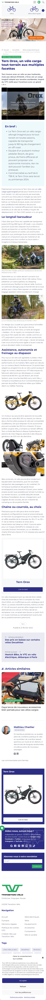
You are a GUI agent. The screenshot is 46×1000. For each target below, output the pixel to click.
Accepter (23, 981)
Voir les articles (19, 730)
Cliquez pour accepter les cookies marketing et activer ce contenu (23, 103)
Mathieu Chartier (24, 727)
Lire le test (23, 589)
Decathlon (25, 949)
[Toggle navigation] (34, 2)
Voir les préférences (23, 992)
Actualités (15, 50)
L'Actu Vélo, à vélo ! (10, 949)
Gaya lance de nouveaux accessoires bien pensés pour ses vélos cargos (21, 708)
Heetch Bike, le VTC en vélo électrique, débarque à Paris (21, 655)
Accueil (6, 50)
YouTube (19, 841)
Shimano (36, 949)
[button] (43, 958)
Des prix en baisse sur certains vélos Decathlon (22, 641)
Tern (27, 363)
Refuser (23, 986)
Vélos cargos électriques (31, 50)
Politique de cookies (16, 997)
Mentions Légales (29, 997)
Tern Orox (23, 582)
